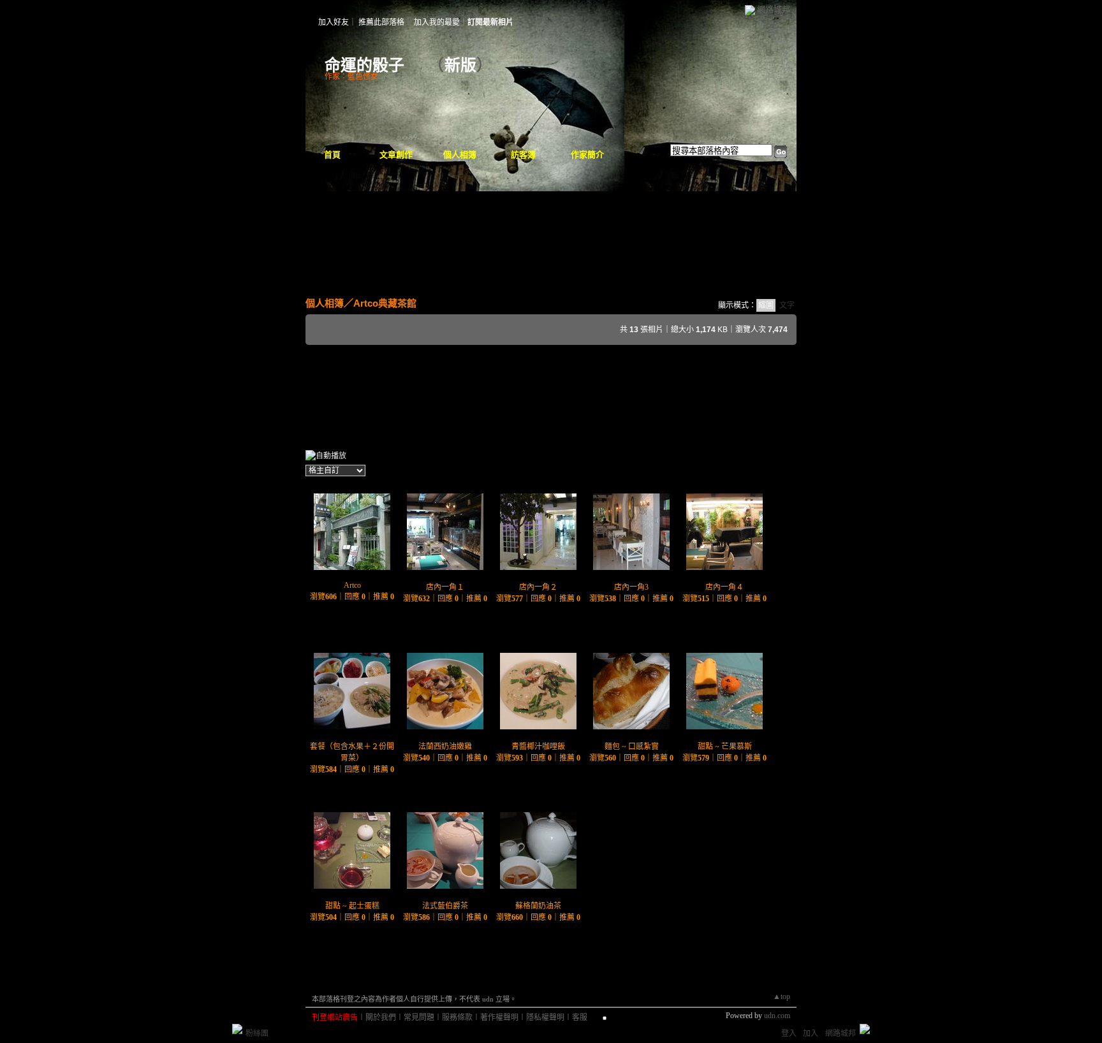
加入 (810, 1033)
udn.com (777, 1015)
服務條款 (457, 1017)
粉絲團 (257, 1033)
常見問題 (419, 1017)
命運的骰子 (372, 65)
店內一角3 (631, 587)
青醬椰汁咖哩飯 (538, 746)
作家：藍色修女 (351, 76)
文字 (787, 305)
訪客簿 (523, 154)
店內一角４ (724, 587)
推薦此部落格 (381, 22)
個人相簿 (459, 154)
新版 (460, 65)
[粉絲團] (237, 1029)
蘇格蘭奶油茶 (538, 905)
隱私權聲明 (545, 1017)
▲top (781, 996)
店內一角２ (538, 587)
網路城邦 (773, 9)
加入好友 (333, 22)
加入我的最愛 (437, 22)
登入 (789, 1033)
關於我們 (380, 1017)
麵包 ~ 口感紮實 (632, 746)
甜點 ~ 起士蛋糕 (352, 905)
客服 (579, 1017)
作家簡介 (587, 154)
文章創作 (396, 154)
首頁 (332, 154)
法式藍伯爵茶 (445, 905)
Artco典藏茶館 (384, 303)
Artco (352, 585)
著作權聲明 (499, 1017)
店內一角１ (445, 587)
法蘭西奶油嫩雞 (445, 746)
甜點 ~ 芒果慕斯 (725, 746)
